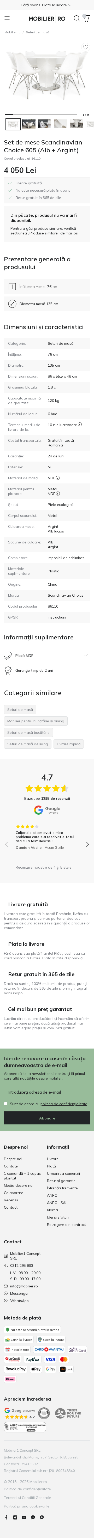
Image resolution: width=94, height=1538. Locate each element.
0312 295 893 (21, 1265)
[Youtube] (26, 1517)
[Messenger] (35, 1517)
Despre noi (13, 1158)
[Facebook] (8, 1517)
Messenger (19, 1293)
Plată (51, 1166)
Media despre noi (18, 1185)
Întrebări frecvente (62, 1188)
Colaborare (13, 1192)
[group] (47, 835)
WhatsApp (19, 1300)
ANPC (52, 1195)
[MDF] (58, 478)
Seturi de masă (37, 32)
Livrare (52, 1158)
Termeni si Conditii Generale (27, 1497)
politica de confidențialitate (63, 1103)
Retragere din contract (66, 1224)
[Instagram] (17, 1517)
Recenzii (11, 1200)
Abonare (47, 1118)
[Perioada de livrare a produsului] (80, 427)
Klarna (52, 1210)
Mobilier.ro (12, 32)
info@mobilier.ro (24, 1286)
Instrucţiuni (57, 617)
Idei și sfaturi (58, 1217)
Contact (10, 1207)
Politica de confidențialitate (27, 1489)
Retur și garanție (61, 1180)
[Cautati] (77, 18)
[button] (47, 5)
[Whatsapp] (43, 1517)
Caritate (11, 1166)
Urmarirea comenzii (63, 1173)
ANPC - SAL (57, 1202)
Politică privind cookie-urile (26, 1506)
